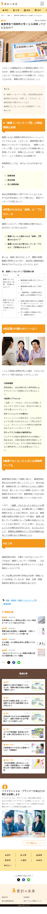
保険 (7, 600)
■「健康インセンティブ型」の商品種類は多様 (23, 94)
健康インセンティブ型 (27, 600)
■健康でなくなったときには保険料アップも (22, 106)
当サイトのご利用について (33, 901)
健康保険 (7, 604)
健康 (9, 15)
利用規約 (27, 897)
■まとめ (7, 110)
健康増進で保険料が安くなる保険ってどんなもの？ (28, 15)
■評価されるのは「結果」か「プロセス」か (22, 98)
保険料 (14, 600)
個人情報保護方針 (8, 901)
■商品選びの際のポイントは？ (16, 102)
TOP (2, 15)
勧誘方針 (5, 897)
